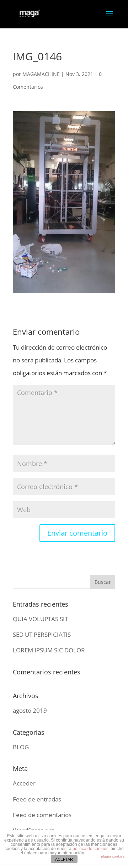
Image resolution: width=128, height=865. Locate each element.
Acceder (24, 783)
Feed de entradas (37, 799)
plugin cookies (112, 856)
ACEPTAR (64, 859)
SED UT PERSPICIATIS (42, 634)
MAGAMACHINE (41, 74)
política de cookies (90, 848)
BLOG (21, 747)
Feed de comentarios (42, 815)
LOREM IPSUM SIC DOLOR (49, 650)
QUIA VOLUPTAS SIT (40, 619)
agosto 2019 (30, 710)
